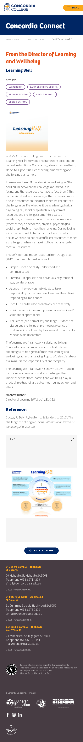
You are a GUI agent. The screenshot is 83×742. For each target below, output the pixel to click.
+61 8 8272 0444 (30, 640)
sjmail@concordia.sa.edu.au (23, 583)
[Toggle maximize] (72, 439)
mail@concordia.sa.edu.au (22, 644)
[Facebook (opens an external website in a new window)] (7, 714)
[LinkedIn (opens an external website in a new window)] (20, 714)
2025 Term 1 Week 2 (62, 39)
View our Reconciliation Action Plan (35, 673)
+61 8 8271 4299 (30, 580)
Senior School (18, 102)
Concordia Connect (36, 39)
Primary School (18, 94)
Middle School (45, 94)
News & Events (13, 39)
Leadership (15, 87)
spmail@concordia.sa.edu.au (24, 614)
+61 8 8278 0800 (30, 610)
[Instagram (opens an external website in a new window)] (14, 714)
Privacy (32, 693)
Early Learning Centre (44, 87)
